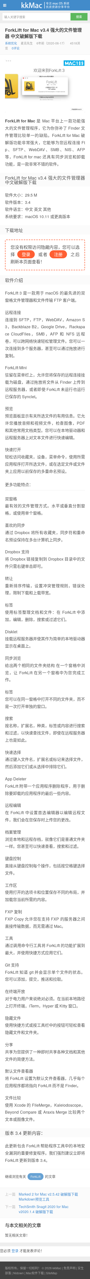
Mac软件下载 (35, 1273)
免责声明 (70, 1268)
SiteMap (51, 1273)
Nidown (18, 1273)
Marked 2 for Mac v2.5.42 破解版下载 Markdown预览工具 (48, 1197)
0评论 (16, 48)
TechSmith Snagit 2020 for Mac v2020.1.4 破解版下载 (43, 1209)
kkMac (45, 5)
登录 (15, 1250)
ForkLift (35, 1176)
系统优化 (11, 43)
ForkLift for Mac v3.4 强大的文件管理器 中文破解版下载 (43, 33)
